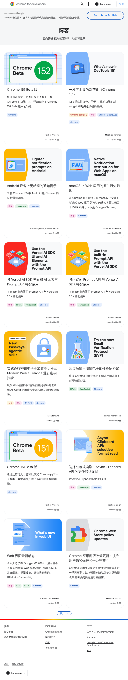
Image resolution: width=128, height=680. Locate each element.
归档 (47, 642)
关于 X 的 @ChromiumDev (100, 631)
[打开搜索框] (82, 4)
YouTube (91, 637)
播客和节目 (51, 647)
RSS (89, 650)
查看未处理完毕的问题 (15, 637)
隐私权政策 (18, 664)
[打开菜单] (5, 4)
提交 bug (8, 631)
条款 (6, 664)
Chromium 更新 (53, 631)
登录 (121, 4)
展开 (64, 613)
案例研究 (50, 637)
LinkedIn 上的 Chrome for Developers (100, 644)
